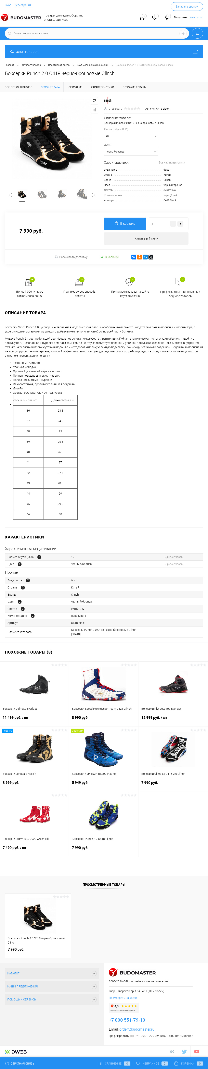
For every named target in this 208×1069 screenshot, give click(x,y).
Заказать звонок (187, 6)
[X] (150, 257)
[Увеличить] (52, 139)
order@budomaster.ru (136, 1029)
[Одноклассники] (139, 257)
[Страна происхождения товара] (23, 588)
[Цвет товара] (20, 564)
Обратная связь (22, 1063)
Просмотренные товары (104, 885)
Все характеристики (172, 162)
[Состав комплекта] (33, 616)
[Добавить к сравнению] (94, 109)
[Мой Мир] (145, 257)
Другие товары (174, 556)
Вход (8, 5)
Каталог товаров (24, 51)
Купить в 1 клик (146, 238)
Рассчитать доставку (73, 257)
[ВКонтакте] (133, 257)
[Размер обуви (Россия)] (39, 557)
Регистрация (22, 5)
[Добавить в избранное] (94, 101)
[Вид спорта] (28, 580)
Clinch (167, 179)
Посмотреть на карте (123, 997)
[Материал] (23, 609)
